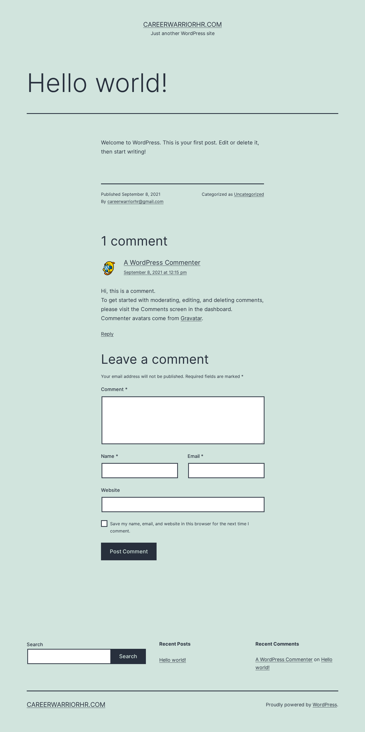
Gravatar (191, 318)
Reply (107, 334)
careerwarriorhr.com (182, 24)
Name (109, 456)
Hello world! (172, 660)
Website (110, 490)
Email (195, 456)
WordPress (325, 704)
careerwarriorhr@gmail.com (135, 201)
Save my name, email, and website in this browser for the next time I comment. (179, 527)
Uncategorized (249, 194)
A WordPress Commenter (162, 262)
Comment (114, 389)
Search (35, 644)
